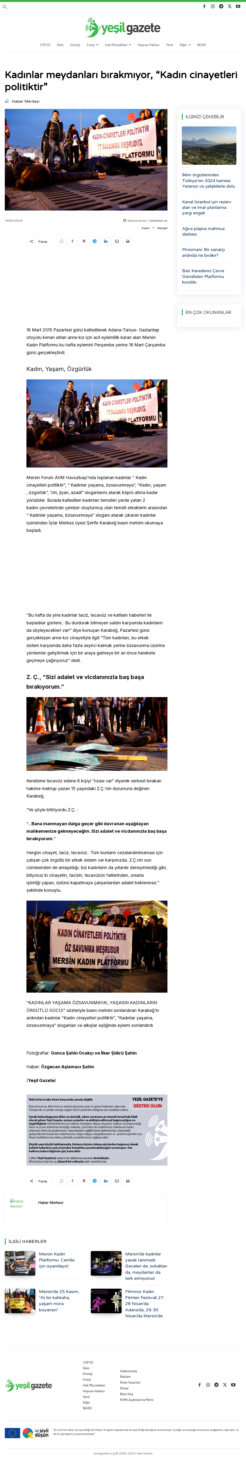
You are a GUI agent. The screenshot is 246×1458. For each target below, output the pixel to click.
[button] (5, 7)
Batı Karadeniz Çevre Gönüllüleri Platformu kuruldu (203, 276)
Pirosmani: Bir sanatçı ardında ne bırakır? (203, 252)
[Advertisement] (96, 287)
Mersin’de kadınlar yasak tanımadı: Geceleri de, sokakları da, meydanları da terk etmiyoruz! (146, 1266)
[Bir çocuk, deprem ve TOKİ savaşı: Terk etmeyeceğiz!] (209, 145)
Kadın (146, 228)
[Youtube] (238, 7)
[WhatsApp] (61, 241)
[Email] (116, 241)
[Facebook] (204, 7)
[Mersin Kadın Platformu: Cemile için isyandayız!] (20, 1263)
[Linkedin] (105, 241)
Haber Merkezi (25, 101)
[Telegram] (221, 7)
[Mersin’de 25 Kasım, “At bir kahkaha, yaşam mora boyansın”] (20, 1301)
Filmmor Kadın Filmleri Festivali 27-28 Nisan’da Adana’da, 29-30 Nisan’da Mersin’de (145, 1304)
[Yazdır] (127, 241)
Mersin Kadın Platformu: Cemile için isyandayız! (56, 1260)
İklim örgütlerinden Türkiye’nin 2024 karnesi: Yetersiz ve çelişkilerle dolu (208, 180)
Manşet (162, 228)
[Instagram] (213, 7)
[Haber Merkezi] (8, 101)
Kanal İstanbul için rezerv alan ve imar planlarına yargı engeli (206, 207)
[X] (230, 7)
